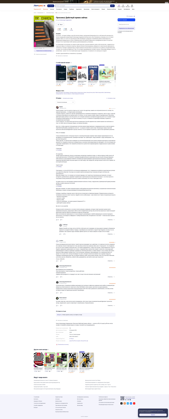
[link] (83, 107)
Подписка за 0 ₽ (37, 9)
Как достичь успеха (81, 92)
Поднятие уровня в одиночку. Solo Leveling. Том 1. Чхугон (98, 384)
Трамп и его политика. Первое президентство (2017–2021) (93, 81)
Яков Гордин (81, 82)
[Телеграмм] (128, 403)
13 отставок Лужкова (72, 81)
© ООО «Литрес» (84, 416)
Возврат (36, 407)
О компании (36, 397)
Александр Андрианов (38, 369)
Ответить (110, 219)
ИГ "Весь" (72, 338)
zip (87, 340)
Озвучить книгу (59, 409)
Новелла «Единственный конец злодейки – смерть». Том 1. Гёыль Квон (100, 386)
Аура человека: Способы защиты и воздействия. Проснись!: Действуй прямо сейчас (49, 368)
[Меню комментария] (114, 234)
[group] (86, 107)
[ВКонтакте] (131, 403)
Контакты (36, 399)
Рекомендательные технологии (106, 404)
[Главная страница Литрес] (39, 6)
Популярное (59, 9)
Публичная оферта (103, 397)
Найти (112, 5)
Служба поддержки (38, 405)
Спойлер (59, 150)
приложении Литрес (130, 398)
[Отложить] (65, 67)
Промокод (45, 9)
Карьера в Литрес (38, 401)
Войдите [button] (59, 314)
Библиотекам (58, 401)
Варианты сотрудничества (61, 403)
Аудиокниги (79, 9)
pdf (84, 340)
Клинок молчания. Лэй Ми (39, 384)
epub (71, 340)
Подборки (71, 9)
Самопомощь (107, 92)
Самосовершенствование (78, 93)
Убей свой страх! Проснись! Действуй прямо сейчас (61, 368)
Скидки (65, 9)
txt (85, 340)
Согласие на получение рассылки (106, 402)
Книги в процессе (95, 9)
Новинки (52, 9)
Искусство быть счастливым (62, 92)
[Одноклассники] (125, 403)
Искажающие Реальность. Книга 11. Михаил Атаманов (45, 380)
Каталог (51, 5)
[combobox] (82, 6)
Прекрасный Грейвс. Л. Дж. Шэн (41, 386)
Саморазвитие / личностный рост (63, 93)
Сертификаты (127, 9)
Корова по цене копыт (104, 81)
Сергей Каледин (59, 82)
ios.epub (78, 340)
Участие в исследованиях (39, 403)
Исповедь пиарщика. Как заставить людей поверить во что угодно (38, 368)
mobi (81, 340)
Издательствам (58, 397)
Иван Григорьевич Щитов (105, 82)
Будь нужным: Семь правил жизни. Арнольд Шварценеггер (47, 382)
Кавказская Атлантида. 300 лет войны (82, 81)
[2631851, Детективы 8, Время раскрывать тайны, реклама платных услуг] (84, 1)
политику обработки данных (158, 411)
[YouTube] (134, 403)
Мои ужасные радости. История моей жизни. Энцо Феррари (47, 388)
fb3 (75, 340)
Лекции (103, 9)
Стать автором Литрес (60, 407)
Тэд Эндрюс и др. (48, 369)
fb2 (73, 340)
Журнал (120, 9)
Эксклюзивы (86, 9)
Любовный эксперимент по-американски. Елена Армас (97, 382)
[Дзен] (121, 403)
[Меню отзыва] (114, 219)
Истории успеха (73, 92)
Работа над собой (99, 92)
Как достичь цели (91, 92)
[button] (59, 29)
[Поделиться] (134, 16)
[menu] (65, 102)
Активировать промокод (82, 397)
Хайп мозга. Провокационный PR (73, 368)
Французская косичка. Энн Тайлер (92, 380)
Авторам (57, 399)
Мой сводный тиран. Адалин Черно (93, 388)
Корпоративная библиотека (61, 411)
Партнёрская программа (61, 405)
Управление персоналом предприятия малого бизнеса (61, 81)
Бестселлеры (80, 399)
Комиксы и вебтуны (111, 9)
